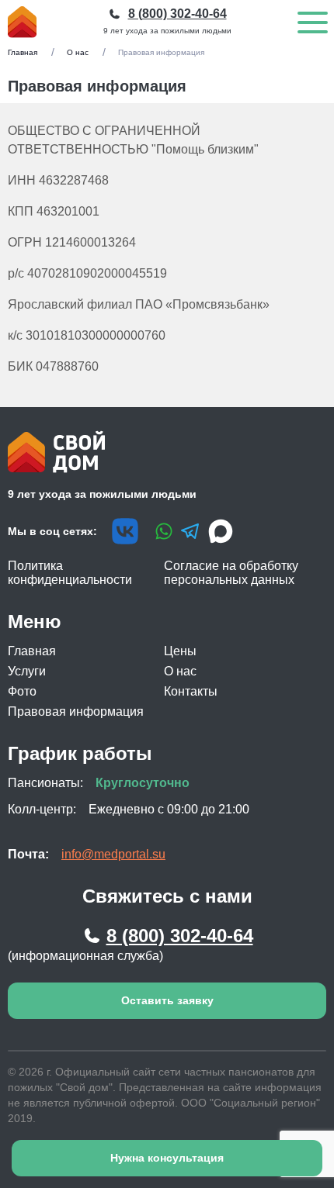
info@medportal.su (113, 854)
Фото (22, 691)
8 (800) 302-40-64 (179, 935)
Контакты (190, 691)
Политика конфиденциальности (70, 572)
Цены (180, 651)
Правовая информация (76, 711)
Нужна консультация (167, 1158)
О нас (78, 52)
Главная (22, 52)
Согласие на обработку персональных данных (231, 572)
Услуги (27, 671)
